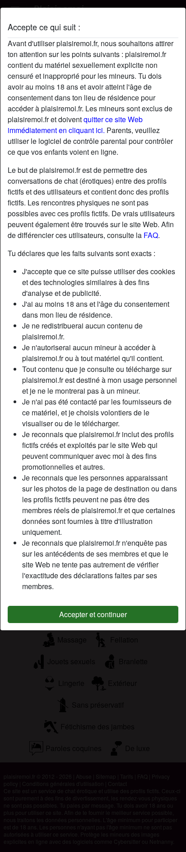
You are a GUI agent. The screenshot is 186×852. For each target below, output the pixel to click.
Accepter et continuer (93, 614)
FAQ (151, 235)
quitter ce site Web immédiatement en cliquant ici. (75, 124)
